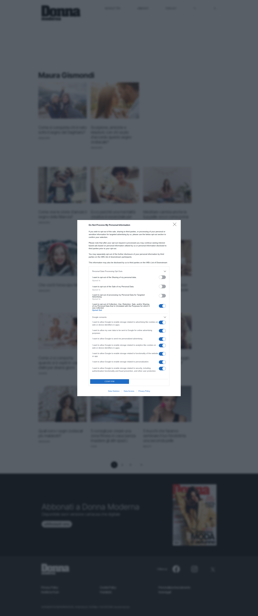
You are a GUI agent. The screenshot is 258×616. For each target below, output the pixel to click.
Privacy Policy (144, 391)
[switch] (162, 277)
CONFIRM (110, 381)
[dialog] (129, 308)
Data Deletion (114, 391)
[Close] (175, 225)
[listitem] (129, 271)
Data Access (129, 391)
